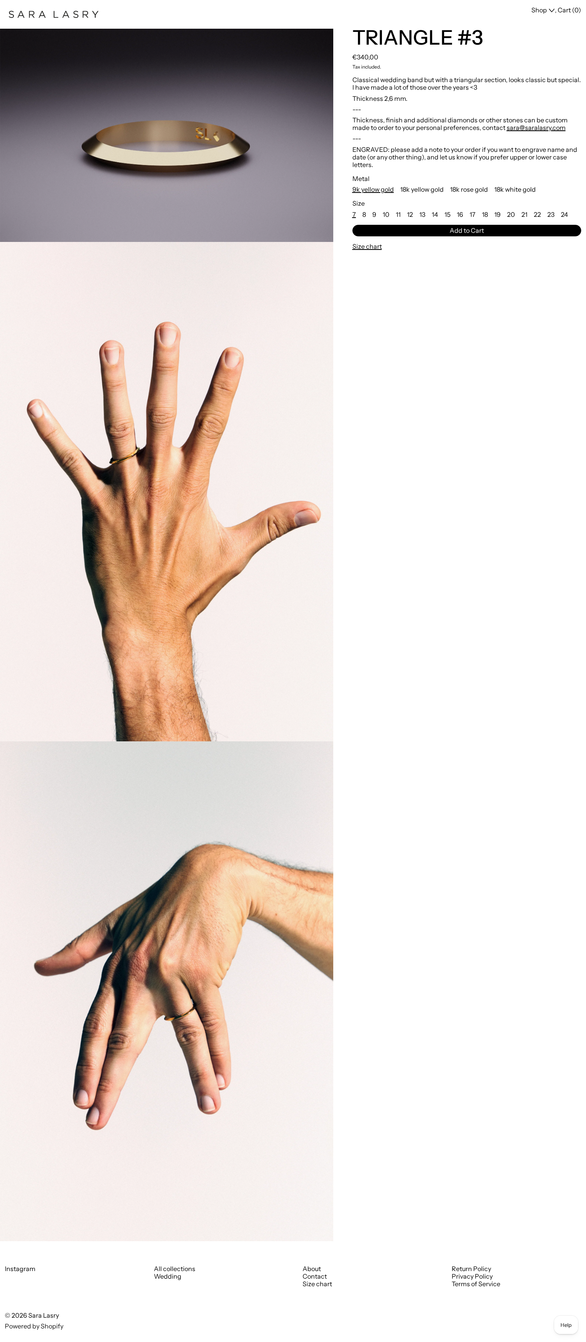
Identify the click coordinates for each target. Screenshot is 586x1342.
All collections (174, 1269)
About (312, 1269)
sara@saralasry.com (536, 128)
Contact (315, 1276)
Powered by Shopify (34, 1326)
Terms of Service (476, 1284)
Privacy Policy (472, 1276)
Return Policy (471, 1269)
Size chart (317, 1284)
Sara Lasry (43, 1315)
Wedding (167, 1276)
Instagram (20, 1269)
